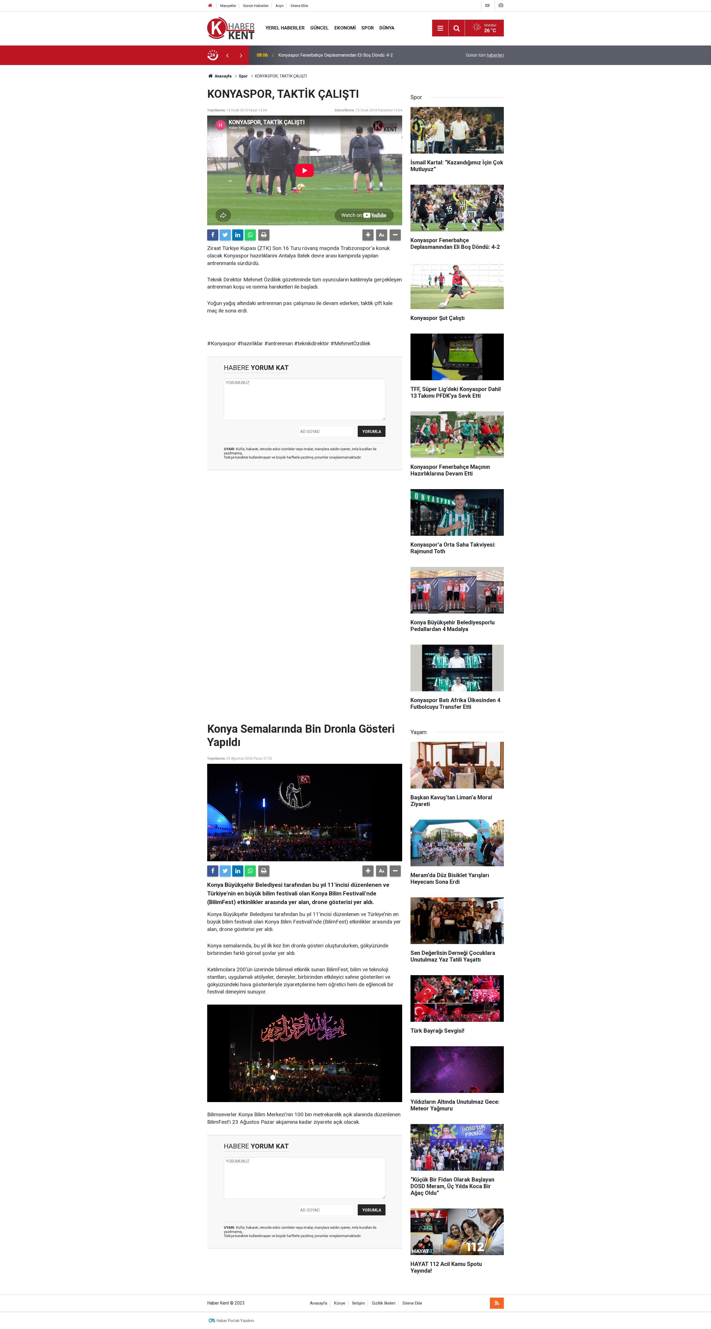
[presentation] (227, 55)
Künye (339, 1303)
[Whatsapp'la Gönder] (250, 235)
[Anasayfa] (210, 6)
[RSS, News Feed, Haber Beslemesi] (497, 1303)
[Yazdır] (263, 235)
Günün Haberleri (256, 6)
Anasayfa (318, 1303)
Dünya (386, 28)
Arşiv (280, 6)
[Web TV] (487, 5)
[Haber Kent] (230, 27)
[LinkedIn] (237, 235)
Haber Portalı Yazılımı (235, 1320)
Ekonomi (345, 28)
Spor (367, 28)
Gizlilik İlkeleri (383, 1303)
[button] (368, 235)
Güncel (319, 28)
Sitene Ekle (299, 6)
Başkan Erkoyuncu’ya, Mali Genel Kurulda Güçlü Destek (330, 55)
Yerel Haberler (285, 28)
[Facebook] (212, 235)
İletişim (358, 1303)
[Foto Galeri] (501, 5)
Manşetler (228, 6)
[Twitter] (225, 235)
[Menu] (440, 28)
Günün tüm (485, 55)
